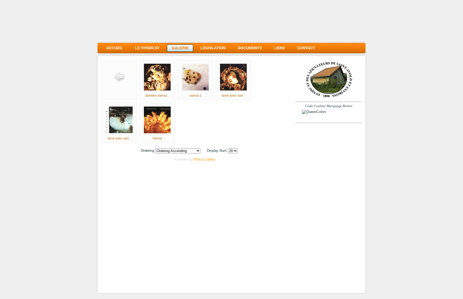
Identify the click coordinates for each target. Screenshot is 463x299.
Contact (306, 48)
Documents (250, 48)
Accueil (114, 48)
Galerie (180, 48)
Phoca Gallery (204, 159)
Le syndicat (147, 48)
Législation (213, 48)
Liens (279, 48)
